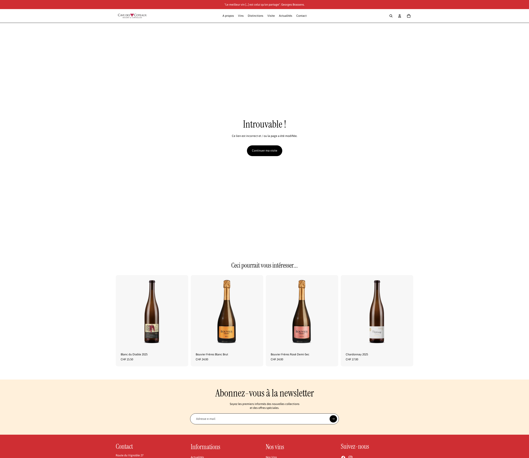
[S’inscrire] (333, 419)
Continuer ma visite (264, 150)
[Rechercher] (391, 15)
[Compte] (399, 15)
